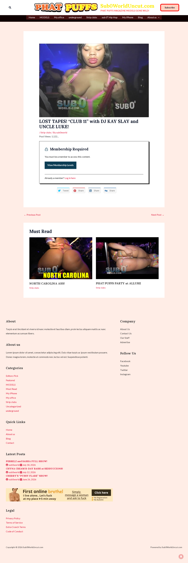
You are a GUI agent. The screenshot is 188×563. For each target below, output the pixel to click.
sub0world (14, 464)
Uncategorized (13, 406)
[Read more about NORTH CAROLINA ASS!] (60, 257)
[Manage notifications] (181, 556)
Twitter (124, 370)
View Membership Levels (60, 165)
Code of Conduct (14, 531)
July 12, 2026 (29, 472)
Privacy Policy (13, 518)
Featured (10, 380)
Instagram (125, 374)
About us (152, 17)
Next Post (157, 214)
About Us (125, 329)
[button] (10, 7)
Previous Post (32, 214)
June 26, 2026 (29, 479)
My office (59, 17)
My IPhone (127, 17)
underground (75, 17)
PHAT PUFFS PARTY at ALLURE (118, 283)
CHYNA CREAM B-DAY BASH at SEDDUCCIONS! (34, 468)
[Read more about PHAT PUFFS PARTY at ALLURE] (127, 257)
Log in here (70, 178)
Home (32, 17)
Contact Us (126, 333)
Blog (140, 17)
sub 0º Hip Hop (110, 17)
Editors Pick (12, 375)
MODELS (44, 17)
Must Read (11, 388)
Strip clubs (91, 17)
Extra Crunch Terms (16, 527)
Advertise (125, 342)
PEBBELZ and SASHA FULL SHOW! (26, 461)
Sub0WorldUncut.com (127, 5)
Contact (10, 442)
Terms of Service (14, 522)
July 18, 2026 (29, 464)
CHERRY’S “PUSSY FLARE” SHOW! (27, 475)
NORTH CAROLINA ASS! (47, 283)
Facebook (125, 361)
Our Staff (125, 337)
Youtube (124, 365)
